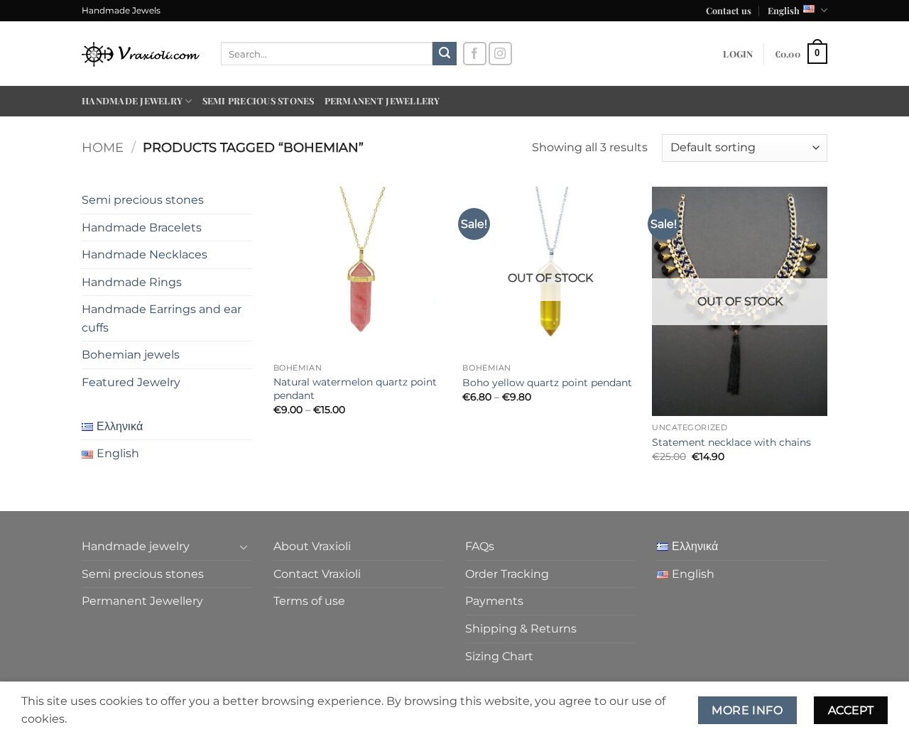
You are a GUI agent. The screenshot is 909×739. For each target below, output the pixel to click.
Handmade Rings (132, 282)
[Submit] (444, 54)
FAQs (479, 546)
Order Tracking (507, 574)
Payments (494, 601)
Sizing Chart (499, 656)
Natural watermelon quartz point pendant (355, 389)
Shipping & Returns (521, 628)
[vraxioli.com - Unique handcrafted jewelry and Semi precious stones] (141, 53)
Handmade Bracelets (142, 227)
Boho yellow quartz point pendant (547, 382)
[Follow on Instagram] (500, 53)
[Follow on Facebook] (474, 53)
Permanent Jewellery (382, 100)
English (784, 10)
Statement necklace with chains (731, 442)
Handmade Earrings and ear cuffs (161, 318)
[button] (738, 54)
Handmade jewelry (132, 100)
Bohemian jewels (131, 354)
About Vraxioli (312, 546)
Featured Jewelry (131, 382)
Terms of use (309, 601)
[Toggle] (243, 546)
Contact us (728, 10)
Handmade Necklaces (144, 254)
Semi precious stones (258, 100)
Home (103, 147)
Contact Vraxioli (317, 574)
